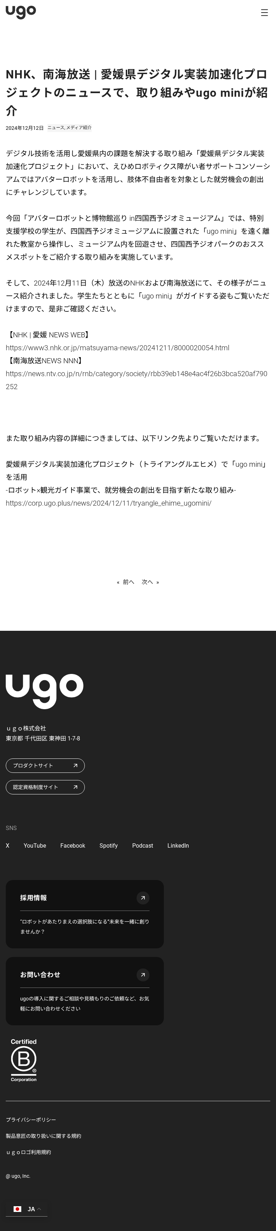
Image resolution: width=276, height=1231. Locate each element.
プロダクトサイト (33, 766)
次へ (147, 582)
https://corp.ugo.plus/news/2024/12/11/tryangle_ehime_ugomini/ (109, 503)
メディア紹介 (79, 127)
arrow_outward (143, 898)
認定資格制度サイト (35, 787)
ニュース (55, 127)
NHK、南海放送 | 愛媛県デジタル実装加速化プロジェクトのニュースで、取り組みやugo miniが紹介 (137, 93)
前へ (128, 582)
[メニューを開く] (264, 12)
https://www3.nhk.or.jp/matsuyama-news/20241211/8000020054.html (117, 347)
